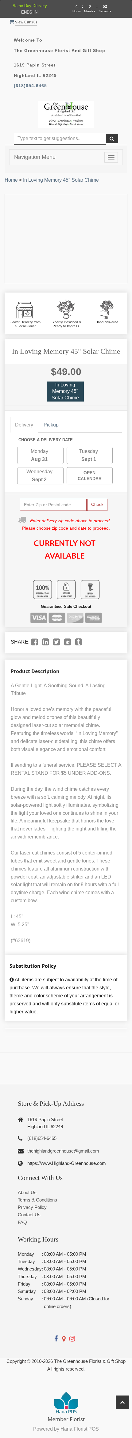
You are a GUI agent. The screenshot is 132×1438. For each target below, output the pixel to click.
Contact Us (29, 1214)
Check (97, 504)
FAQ (22, 1222)
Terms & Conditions (37, 1199)
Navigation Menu (35, 157)
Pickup (51, 424)
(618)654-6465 (30, 85)
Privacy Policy (32, 1207)
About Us (27, 1192)
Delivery (24, 424)
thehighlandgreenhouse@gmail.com (63, 1150)
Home (11, 180)
